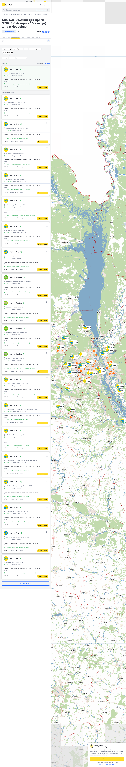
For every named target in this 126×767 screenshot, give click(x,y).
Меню (3, 4)
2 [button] (113, 427)
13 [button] (113, 373)
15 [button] (110, 374)
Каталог (6, 14)
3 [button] (93, 338)
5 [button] (62, 350)
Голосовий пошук (47, 10)
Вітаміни (30, 14)
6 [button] (95, 361)
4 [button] (88, 350)
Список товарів (44, 4)
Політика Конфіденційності (107, 764)
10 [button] (107, 363)
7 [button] (82, 359)
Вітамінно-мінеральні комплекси (45, 14)
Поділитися (19, 31)
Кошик (48, 4)
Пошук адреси (3, 41)
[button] (124, 422)
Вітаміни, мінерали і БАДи (18, 14)
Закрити (124, 744)
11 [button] (94, 351)
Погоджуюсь (107, 759)
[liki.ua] (8, 4)
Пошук (4, 10)
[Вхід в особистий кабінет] (40, 4)
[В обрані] (47, 68)
